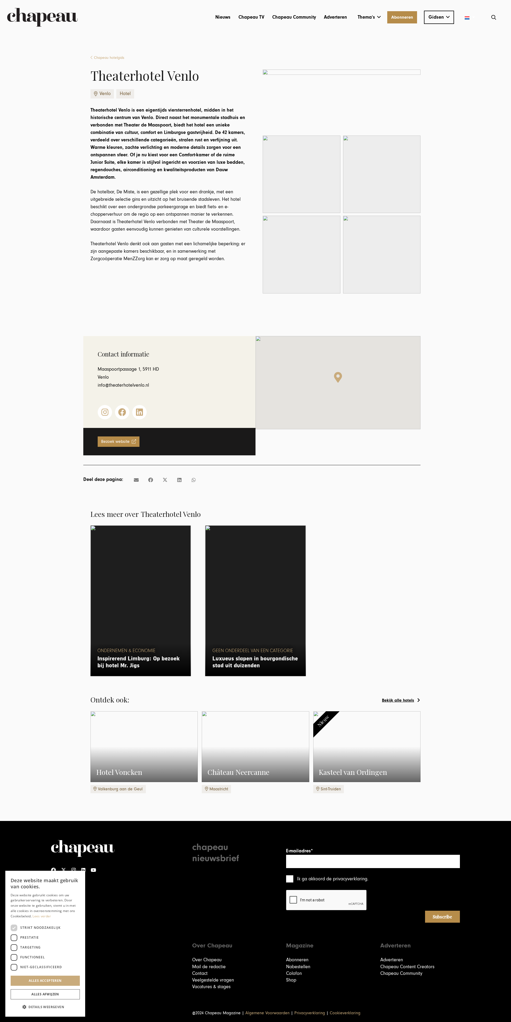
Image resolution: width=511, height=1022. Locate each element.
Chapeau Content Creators (407, 967)
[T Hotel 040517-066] (382, 174)
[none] (468, 17)
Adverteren (391, 960)
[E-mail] (136, 480)
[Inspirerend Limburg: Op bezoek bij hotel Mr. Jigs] (140, 600)
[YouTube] (93, 870)
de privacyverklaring (346, 879)
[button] (369, 17)
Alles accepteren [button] (45, 980)
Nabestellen (298, 967)
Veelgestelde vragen (213, 980)
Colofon (294, 973)
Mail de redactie (209, 967)
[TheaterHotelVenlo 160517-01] (301, 174)
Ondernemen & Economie (126, 650)
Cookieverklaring (345, 1013)
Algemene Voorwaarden (267, 1013)
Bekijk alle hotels (398, 700)
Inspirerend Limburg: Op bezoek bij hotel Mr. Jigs (138, 662)
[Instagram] (73, 870)
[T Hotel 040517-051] (382, 254)
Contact (200, 973)
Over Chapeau (207, 960)
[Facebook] (53, 870)
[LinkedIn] (83, 870)
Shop (291, 980)
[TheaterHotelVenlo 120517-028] (301, 254)
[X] (63, 870)
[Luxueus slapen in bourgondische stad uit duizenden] (255, 600)
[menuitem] (468, 17)
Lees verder (41, 916)
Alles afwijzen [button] (45, 994)
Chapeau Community (401, 973)
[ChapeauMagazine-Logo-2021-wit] (82, 848)
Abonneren (297, 960)
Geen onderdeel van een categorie (252, 650)
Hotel (125, 93)
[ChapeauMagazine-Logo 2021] (42, 17)
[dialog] (45, 944)
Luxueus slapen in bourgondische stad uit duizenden (255, 662)
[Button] (105, 412)
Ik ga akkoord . (332, 879)
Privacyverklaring (309, 1013)
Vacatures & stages (211, 987)
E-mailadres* (299, 851)
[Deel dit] (150, 480)
